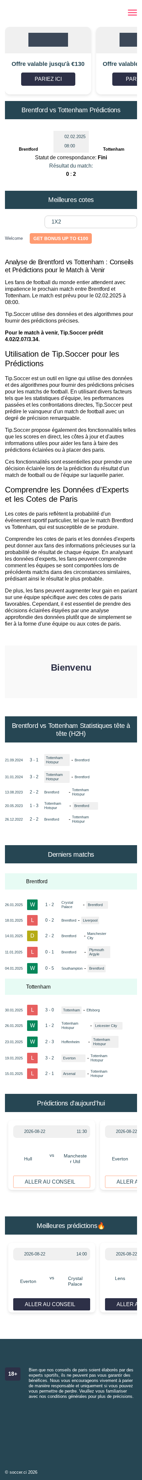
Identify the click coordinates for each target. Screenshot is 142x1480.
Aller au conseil (50, 1182)
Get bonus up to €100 (60, 238)
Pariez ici (48, 79)
